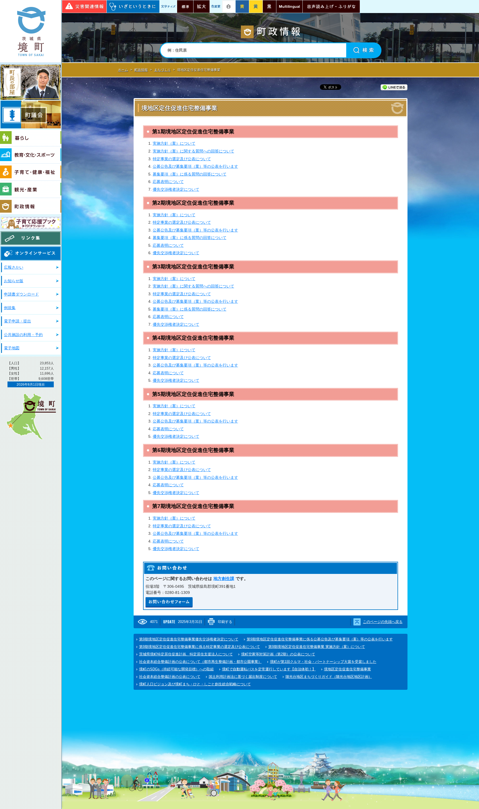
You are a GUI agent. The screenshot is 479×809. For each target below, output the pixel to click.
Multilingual (289, 6)
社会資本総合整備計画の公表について (169, 677)
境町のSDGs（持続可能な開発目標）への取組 (176, 669)
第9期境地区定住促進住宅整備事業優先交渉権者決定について (188, 639)
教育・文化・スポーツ (30, 155)
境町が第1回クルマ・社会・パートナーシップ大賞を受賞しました (323, 662)
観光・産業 (30, 189)
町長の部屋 (31, 82)
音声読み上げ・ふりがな (331, 6)
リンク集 (31, 238)
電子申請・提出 (17, 321)
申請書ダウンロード (21, 294)
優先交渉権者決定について (176, 189)
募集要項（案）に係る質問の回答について (189, 174)
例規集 (10, 308)
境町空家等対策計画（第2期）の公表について (278, 654)
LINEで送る (394, 87)
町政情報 (30, 206)
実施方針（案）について (174, 143)
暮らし (30, 138)
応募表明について (168, 181)
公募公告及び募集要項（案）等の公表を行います (195, 166)
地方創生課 (223, 578)
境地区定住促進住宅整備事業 (347, 669)
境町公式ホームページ (30, 31)
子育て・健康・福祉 (30, 172)
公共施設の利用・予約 (23, 334)
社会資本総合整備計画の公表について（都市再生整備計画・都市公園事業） (200, 662)
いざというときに (133, 6)
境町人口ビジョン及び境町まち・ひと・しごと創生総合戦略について (195, 684)
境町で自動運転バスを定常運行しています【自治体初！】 (269, 669)
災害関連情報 (84, 6)
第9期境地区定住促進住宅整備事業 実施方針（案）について (316, 647)
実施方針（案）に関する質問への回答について (193, 151)
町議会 (31, 114)
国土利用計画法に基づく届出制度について (243, 677)
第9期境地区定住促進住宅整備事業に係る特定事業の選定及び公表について (199, 647)
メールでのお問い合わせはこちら (169, 602)
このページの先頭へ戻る (382, 622)
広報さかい (13, 267)
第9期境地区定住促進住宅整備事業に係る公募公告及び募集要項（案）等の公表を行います (320, 639)
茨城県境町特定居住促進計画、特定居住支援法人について (186, 654)
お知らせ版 (13, 281)
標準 (185, 6)
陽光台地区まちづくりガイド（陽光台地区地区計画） (329, 677)
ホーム (123, 70)
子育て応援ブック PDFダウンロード (31, 223)
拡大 (201, 6)
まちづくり (162, 70)
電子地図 (11, 348)
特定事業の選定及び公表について (182, 159)
